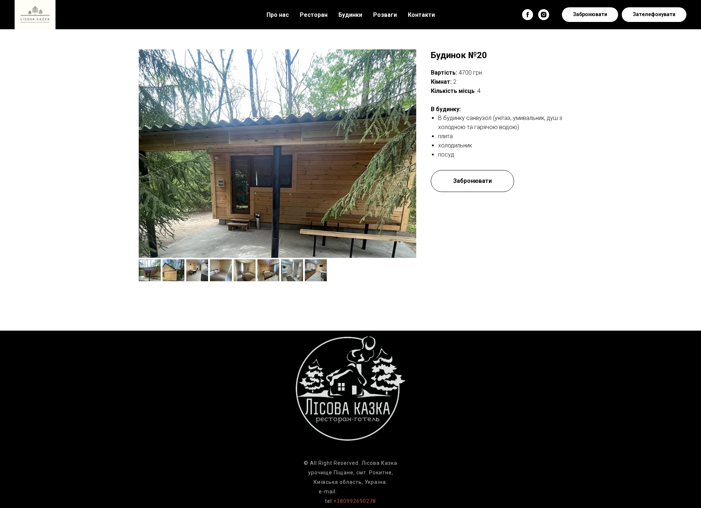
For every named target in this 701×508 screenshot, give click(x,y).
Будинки (350, 14)
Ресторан (313, 14)
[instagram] (543, 14)
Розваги (385, 14)
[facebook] (527, 14)
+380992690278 (354, 501)
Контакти (421, 14)
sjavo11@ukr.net (360, 491)
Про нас (278, 14)
